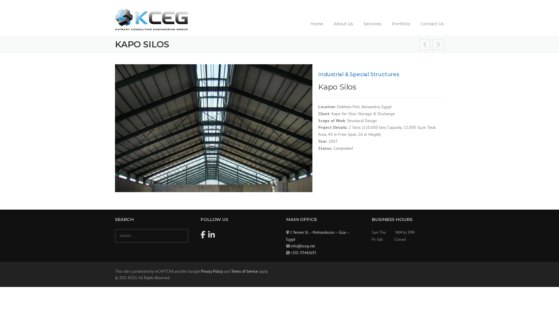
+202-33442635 (303, 252)
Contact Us (432, 23)
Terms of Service (244, 271)
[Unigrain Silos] (425, 45)
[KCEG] (151, 19)
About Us (343, 23)
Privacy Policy (212, 271)
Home (316, 23)
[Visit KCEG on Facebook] (203, 236)
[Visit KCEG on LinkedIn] (211, 236)
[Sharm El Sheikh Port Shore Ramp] (438, 45)
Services (372, 23)
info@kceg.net (303, 246)
